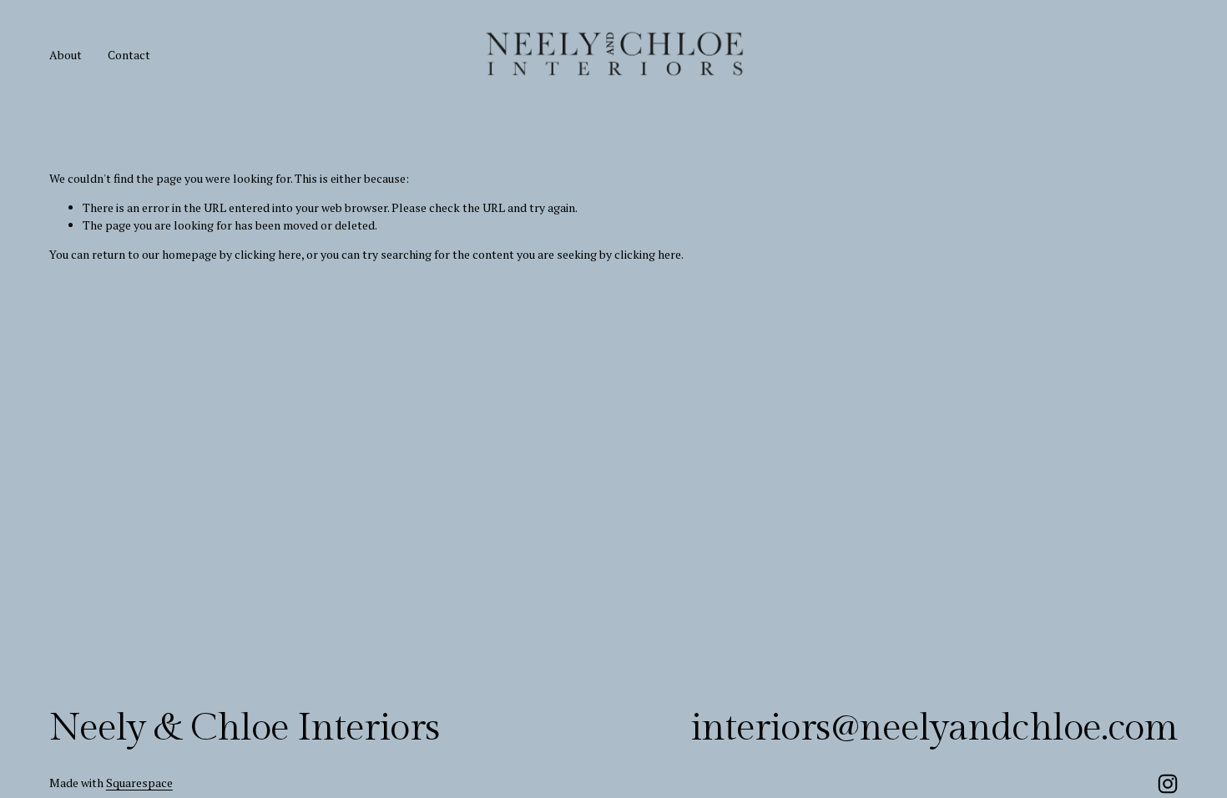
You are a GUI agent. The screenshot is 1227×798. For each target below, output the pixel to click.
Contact (129, 55)
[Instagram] (1168, 784)
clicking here (268, 254)
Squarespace (139, 782)
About (65, 55)
